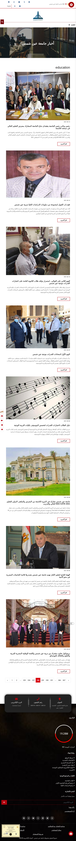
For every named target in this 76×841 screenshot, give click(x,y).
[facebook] (29, 2)
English (9, 6)
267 (64, 680)
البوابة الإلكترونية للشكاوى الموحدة (63, 767)
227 (33, 680)
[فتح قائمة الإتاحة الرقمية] (71, 4)
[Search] (2, 21)
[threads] (15, 6)
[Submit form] (4, 802)
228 (38, 680)
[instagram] (14, 2)
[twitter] (24, 2)
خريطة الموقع (69, 758)
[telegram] (20, 6)
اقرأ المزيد (64, 144)
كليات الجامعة (69, 781)
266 (59, 680)
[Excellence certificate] (11, 831)
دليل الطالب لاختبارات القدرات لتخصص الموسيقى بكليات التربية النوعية (42, 425)
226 (29, 680)
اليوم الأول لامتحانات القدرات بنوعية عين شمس (51, 354)
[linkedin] (9, 2)
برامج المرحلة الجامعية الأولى (65, 783)
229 (42, 680)
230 (47, 680)
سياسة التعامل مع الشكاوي (56, 826)
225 (24, 680)
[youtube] (19, 2)
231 (51, 680)
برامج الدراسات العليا (67, 785)
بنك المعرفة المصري (67, 763)
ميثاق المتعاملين (56, 830)
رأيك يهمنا (72, 807)
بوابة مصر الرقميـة (68, 765)
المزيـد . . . (70, 770)
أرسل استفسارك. (16, 705)
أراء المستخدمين (70, 811)
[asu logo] (38, 15)
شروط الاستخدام (38, 834)
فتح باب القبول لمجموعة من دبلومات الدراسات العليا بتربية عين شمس (42, 205)
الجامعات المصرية (68, 760)
